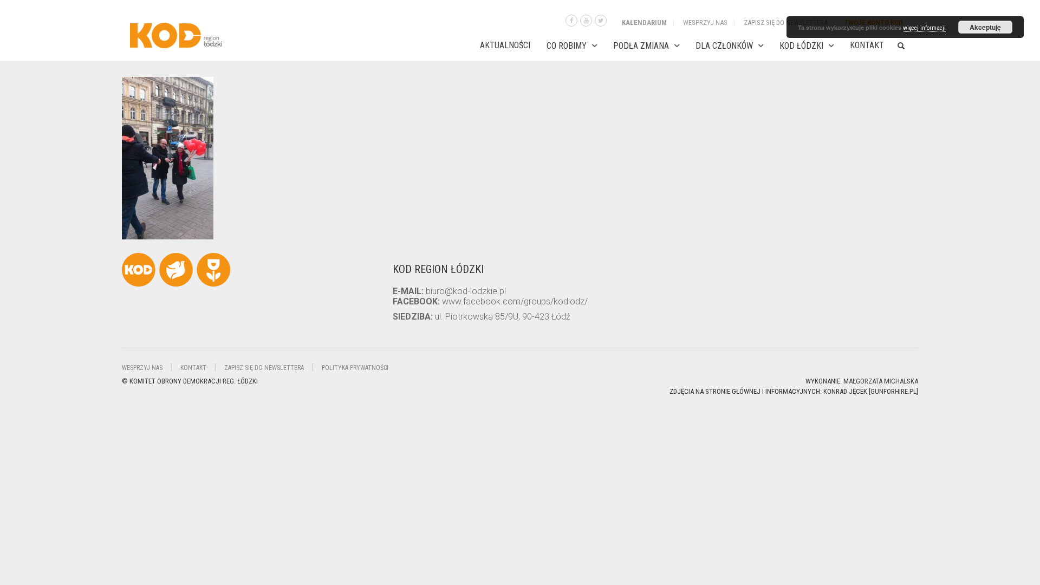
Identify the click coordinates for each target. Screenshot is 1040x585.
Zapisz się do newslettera (786, 22)
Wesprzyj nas (705, 22)
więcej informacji (924, 27)
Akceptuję (985, 27)
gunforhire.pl (893, 391)
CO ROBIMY (567, 46)
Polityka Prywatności (355, 368)
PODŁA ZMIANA (641, 46)
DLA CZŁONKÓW (724, 46)
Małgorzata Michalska (880, 381)
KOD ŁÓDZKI (801, 46)
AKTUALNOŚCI (505, 45)
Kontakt (867, 45)
